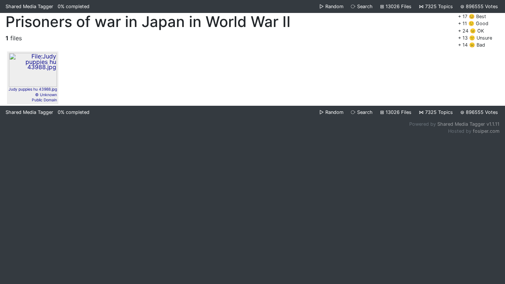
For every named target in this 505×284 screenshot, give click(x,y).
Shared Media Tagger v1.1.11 (468, 124)
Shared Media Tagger (29, 6)
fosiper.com (486, 131)
